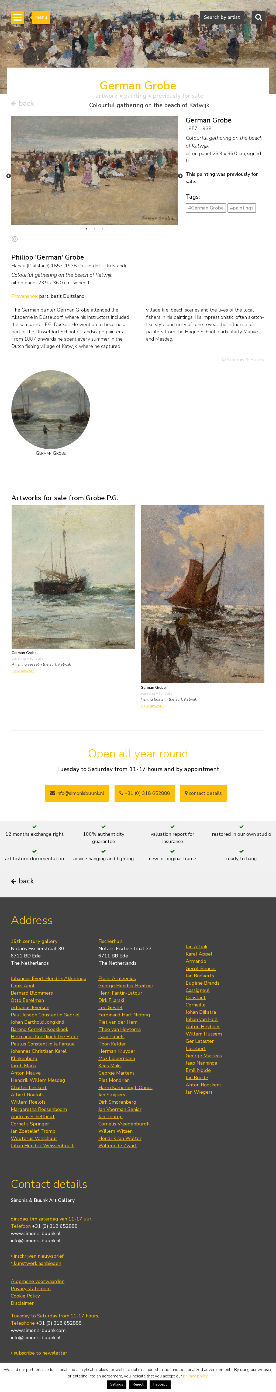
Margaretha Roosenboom (39, 1109)
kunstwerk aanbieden (36, 1263)
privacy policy (195, 1376)
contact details (205, 793)
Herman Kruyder (116, 1051)
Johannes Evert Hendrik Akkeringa (48, 978)
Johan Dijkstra (201, 1012)
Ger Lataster (200, 1041)
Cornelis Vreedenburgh (124, 1124)
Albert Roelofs (27, 1095)
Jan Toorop (110, 1116)
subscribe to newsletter (39, 1353)
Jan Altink (196, 946)
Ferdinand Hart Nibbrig (124, 1015)
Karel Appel (199, 954)
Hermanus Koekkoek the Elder (44, 1036)
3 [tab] (102, 229)
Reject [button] (138, 1384)
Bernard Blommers (32, 993)
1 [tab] (86, 229)
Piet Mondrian (114, 1080)
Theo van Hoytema (119, 1029)
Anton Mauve (26, 1073)
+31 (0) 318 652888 (146, 793)
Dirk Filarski (111, 1000)
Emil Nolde (198, 1070)
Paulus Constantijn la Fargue (43, 1044)
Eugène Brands (202, 983)
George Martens (116, 1073)
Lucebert (196, 1048)
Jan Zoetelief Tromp (33, 1131)
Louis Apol (22, 985)
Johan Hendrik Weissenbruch (42, 1145)
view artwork (23, 671)
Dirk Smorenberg (117, 1102)
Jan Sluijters (111, 1095)
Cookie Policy (25, 1296)
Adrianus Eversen (30, 1007)
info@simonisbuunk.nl (79, 793)
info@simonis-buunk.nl (36, 1240)
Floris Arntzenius (117, 978)
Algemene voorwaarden (37, 1281)
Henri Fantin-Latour (120, 993)
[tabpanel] (94, 170)
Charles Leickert (29, 1087)
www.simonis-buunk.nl (36, 1233)
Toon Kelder (112, 1044)
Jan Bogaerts (200, 976)
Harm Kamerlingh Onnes (125, 1087)
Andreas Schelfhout (33, 1116)
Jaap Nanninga (201, 1063)
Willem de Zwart (117, 1145)
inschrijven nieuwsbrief (38, 1256)
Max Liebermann (116, 1058)
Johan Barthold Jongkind (37, 1022)
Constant (196, 997)
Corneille (196, 1005)
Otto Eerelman (27, 1000)
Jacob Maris (23, 1065)
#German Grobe (206, 208)
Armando (196, 961)
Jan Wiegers (199, 1092)
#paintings (242, 208)
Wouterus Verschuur (34, 1138)
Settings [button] (116, 1384)
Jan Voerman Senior (120, 1109)
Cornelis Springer (30, 1124)
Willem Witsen (115, 1131)
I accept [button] (160, 1384)
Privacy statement (31, 1288)
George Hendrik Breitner (125, 985)
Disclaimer (22, 1303)
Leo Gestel (110, 1007)
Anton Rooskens (204, 1085)
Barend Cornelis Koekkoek (39, 1029)
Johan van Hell (202, 1019)
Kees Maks (110, 1065)
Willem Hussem (204, 1034)
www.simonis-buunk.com (38, 1330)
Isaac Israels (111, 1036)
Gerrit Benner (201, 968)
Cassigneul (198, 990)
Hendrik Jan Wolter (120, 1138)
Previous (8, 176)
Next (180, 176)
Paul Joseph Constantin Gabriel (45, 1015)
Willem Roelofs (28, 1102)
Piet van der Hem (117, 1022)
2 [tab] (94, 229)
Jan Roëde (197, 1077)
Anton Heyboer (203, 1026)
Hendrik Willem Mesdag (38, 1080)
